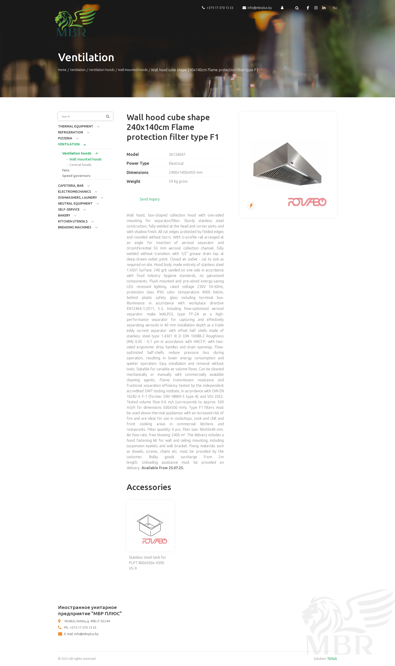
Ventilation (77, 70)
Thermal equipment (75, 126)
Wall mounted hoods (133, 70)
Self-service (69, 209)
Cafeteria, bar (70, 185)
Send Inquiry (150, 199)
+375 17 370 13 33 (220, 8)
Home (62, 70)
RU (335, 8)
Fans (65, 170)
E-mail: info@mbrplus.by (81, 634)
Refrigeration (70, 132)
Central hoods (80, 165)
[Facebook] (308, 7)
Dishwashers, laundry (77, 197)
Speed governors (76, 176)
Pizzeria (65, 138)
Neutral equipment (75, 203)
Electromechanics (74, 191)
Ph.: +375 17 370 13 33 (80, 627)
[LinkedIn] (324, 7)
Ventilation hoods (102, 70)
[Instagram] (316, 7)
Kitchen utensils (73, 221)
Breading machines (74, 227)
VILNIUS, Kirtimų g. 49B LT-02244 (87, 621)
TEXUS (332, 659)
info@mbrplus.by (260, 8)
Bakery (64, 215)
